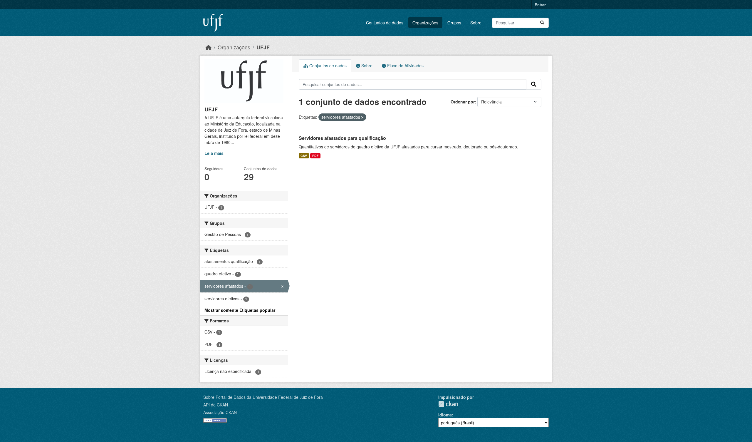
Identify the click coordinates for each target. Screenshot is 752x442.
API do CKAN (215, 405)
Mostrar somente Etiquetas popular (239, 310)
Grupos (454, 23)
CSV (304, 155)
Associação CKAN (220, 412)
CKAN (448, 404)
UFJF (263, 47)
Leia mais (214, 153)
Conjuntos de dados (384, 23)
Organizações (425, 23)
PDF (315, 155)
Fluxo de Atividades (405, 65)
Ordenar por (463, 102)
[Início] (209, 47)
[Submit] (542, 23)
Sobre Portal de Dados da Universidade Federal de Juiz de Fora (263, 397)
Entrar (540, 4)
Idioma (445, 415)
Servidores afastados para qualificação (342, 138)
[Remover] (362, 117)
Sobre (475, 23)
